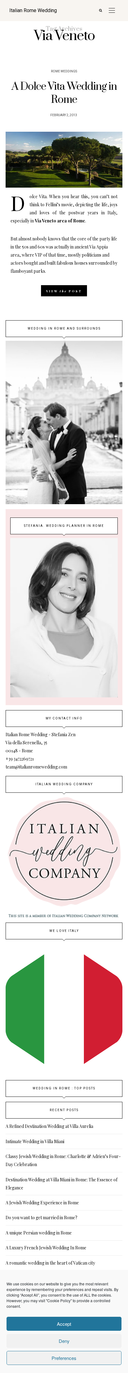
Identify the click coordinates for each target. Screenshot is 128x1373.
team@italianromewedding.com (36, 767)
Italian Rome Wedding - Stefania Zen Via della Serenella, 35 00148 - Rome (40, 743)
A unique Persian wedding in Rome (39, 1233)
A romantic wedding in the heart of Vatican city (50, 1263)
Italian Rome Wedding (33, 10)
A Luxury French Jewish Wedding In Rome (46, 1248)
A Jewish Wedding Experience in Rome (42, 1203)
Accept (64, 1324)
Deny (64, 1341)
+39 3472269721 (20, 759)
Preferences (64, 1358)
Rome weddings (64, 71)
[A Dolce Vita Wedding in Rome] (64, 160)
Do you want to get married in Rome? (41, 1217)
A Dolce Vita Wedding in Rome (64, 93)
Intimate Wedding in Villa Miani (35, 1141)
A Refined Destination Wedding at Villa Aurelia (49, 1126)
